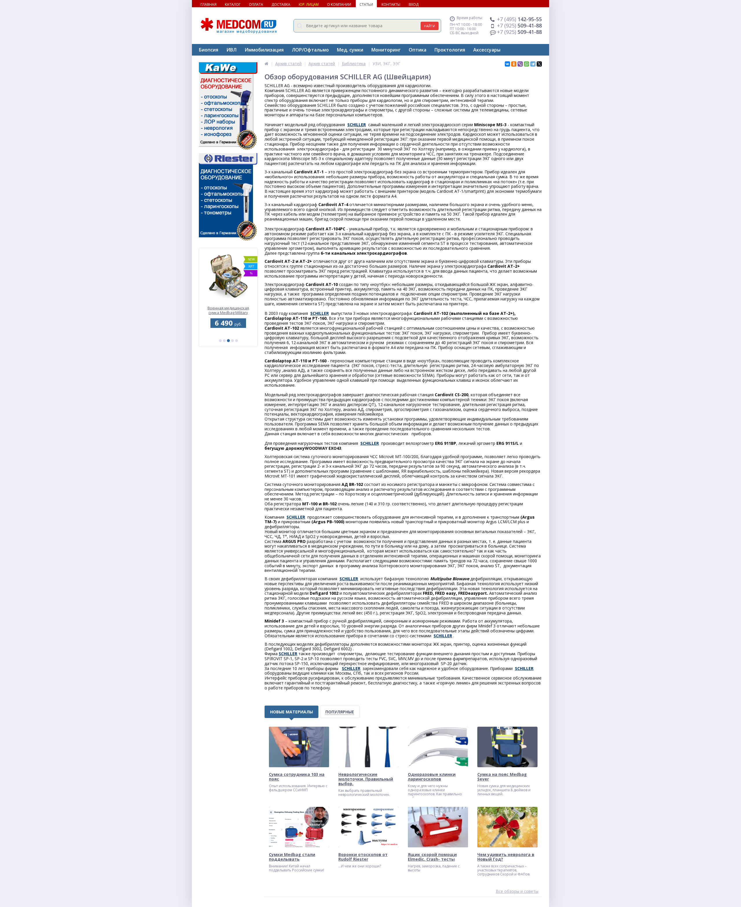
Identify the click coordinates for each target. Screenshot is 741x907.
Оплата (256, 4)
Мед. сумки (350, 50)
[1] (220, 340)
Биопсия (208, 50)
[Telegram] (532, 64)
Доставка (281, 4)
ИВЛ (231, 50)
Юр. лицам (309, 4)
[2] (224, 340)
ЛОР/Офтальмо (310, 50)
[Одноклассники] (513, 64)
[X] (539, 64)
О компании (339, 4)
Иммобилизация (264, 50)
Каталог (233, 4)
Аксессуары (486, 50)
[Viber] (520, 64)
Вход (414, 4)
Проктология (449, 50)
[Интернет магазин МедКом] (266, 63)
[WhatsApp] (526, 64)
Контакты (390, 4)
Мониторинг (386, 50)
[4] (232, 340)
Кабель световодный (228, 308)
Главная (209, 4)
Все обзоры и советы (517, 891)
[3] (228, 340)
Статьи (366, 4)
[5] (236, 340)
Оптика (417, 50)
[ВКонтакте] (507, 64)
